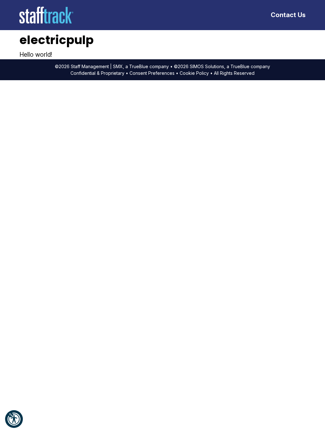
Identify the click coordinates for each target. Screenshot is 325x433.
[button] (14, 419)
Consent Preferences (152, 73)
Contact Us (288, 15)
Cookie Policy (194, 73)
